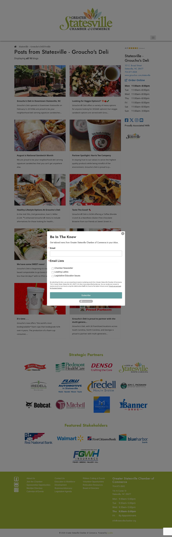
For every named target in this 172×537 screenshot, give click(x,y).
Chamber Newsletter (64, 267)
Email (52, 248)
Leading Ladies (61, 271)
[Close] (122, 233)
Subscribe (86, 295)
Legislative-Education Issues (67, 275)
